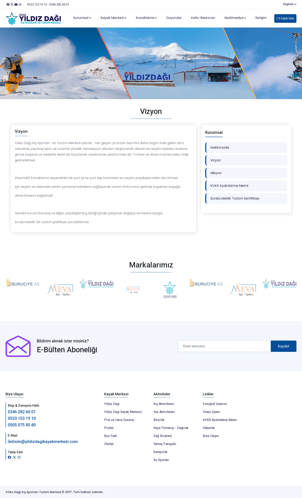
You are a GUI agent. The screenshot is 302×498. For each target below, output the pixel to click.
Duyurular (174, 17)
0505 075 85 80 (22, 424)
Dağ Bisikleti (162, 436)
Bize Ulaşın (211, 436)
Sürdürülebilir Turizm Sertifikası (234, 198)
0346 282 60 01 (22, 411)
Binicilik (159, 420)
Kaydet (283, 346)
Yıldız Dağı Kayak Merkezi (123, 412)
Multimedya (233, 17)
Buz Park (110, 436)
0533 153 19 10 (22, 418)
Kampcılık (160, 452)
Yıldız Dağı (112, 404)
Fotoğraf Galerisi (215, 404)
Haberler (209, 428)
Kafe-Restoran (203, 17)
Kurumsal (80, 17)
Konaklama (145, 17)
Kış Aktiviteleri (163, 404)
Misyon (215, 173)
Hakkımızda (219, 147)
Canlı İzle (287, 18)
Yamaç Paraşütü (164, 444)
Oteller (109, 444)
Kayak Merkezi (112, 17)
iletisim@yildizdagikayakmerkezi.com (43, 441)
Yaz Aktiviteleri (164, 412)
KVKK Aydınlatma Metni (229, 185)
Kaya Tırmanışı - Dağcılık (171, 428)
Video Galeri (211, 412)
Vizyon (215, 160)
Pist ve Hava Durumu (119, 420)
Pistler (109, 428)
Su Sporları (161, 460)
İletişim (261, 17)
